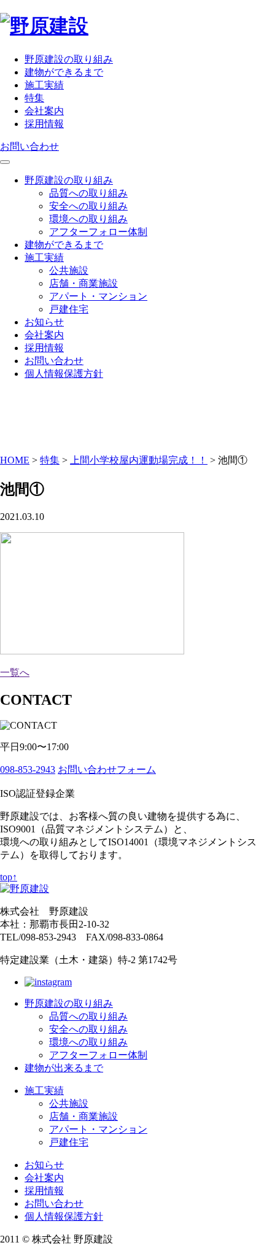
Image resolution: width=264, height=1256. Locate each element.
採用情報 (44, 123)
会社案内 (44, 111)
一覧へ (14, 672)
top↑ (8, 877)
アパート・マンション (98, 296)
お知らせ (44, 322)
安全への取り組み (88, 206)
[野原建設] (44, 26)
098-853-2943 (27, 769)
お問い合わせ (29, 146)
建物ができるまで (64, 72)
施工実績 (44, 85)
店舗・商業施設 (83, 283)
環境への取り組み (88, 219)
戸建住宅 (68, 309)
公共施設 (68, 270)
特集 (34, 98)
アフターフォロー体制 (98, 232)
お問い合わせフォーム (107, 769)
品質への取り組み (88, 193)
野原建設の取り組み (69, 59)
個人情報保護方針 (64, 373)
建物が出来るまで (64, 1068)
